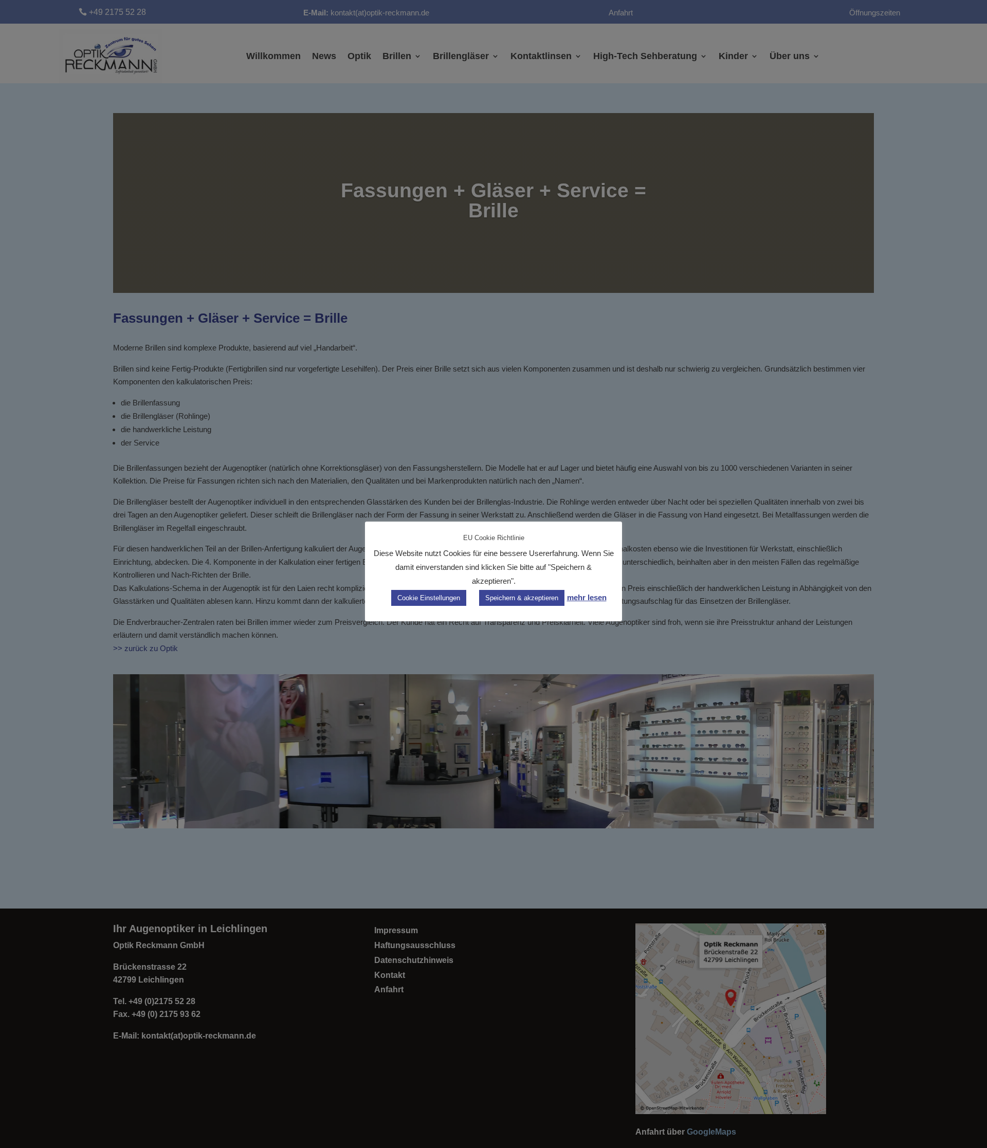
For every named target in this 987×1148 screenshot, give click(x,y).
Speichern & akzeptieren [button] (521, 598)
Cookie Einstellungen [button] (428, 598)
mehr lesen (587, 597)
